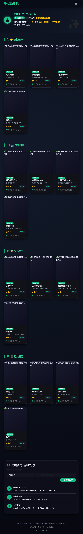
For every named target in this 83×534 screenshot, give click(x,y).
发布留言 (69, 480)
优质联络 (50, 527)
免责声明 (41, 527)
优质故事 (32, 527)
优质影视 (13, 3)
